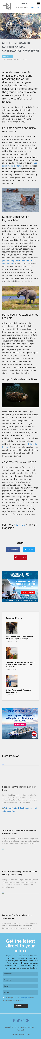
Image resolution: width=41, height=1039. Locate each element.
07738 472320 (33, 7)
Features (7, 56)
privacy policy (25, 994)
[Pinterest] (27, 1016)
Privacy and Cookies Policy (20, 1030)
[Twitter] (18, 1016)
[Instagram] (22, 1016)
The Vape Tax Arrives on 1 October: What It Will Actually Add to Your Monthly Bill (20, 664)
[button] (13, 549)
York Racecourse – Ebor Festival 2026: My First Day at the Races (19, 638)
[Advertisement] (20, 721)
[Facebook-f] (13, 1016)
